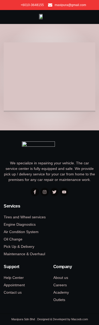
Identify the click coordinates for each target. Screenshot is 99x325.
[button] (88, 17)
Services (12, 206)
